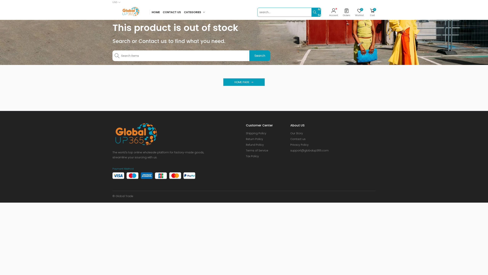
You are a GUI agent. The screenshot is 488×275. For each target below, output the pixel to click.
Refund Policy (255, 145)
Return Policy (254, 139)
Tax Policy (252, 156)
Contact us (298, 139)
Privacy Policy (299, 145)
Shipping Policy (256, 133)
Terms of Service (257, 150)
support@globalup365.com (309, 150)
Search (259, 55)
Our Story (296, 133)
